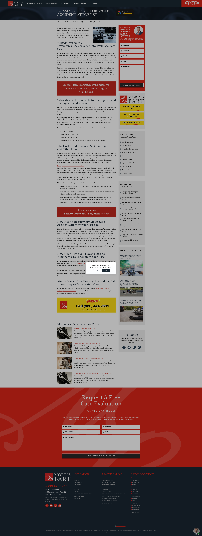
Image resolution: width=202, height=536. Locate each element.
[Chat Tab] (101, 268)
